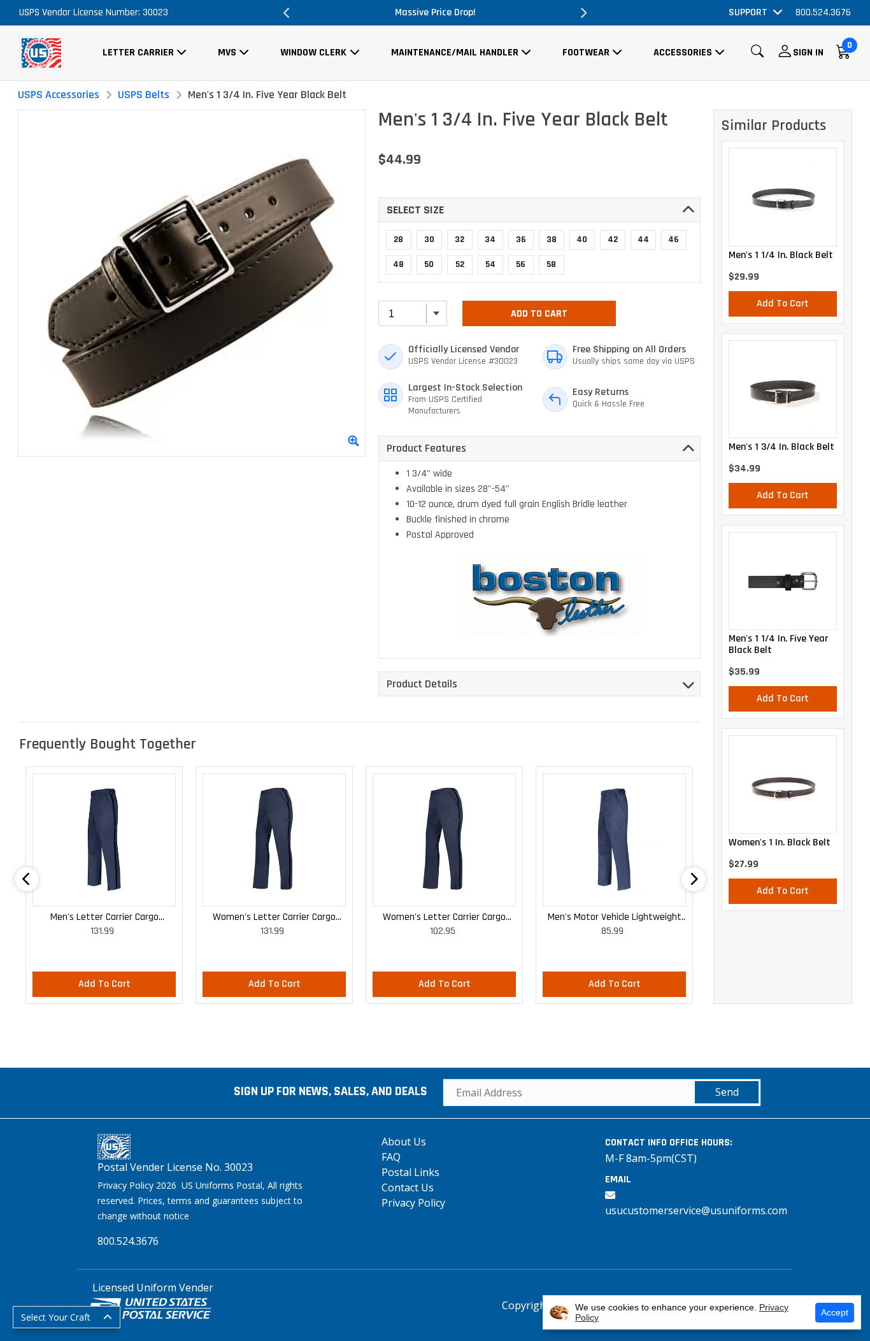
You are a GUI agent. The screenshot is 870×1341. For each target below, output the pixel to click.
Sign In (808, 52)
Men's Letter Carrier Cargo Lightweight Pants (104, 917)
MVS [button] (227, 52)
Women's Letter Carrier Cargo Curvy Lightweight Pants (444, 917)
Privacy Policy (413, 1203)
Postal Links (410, 1172)
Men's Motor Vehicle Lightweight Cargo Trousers (614, 917)
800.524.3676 (823, 12)
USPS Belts (143, 94)
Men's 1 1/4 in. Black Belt (781, 255)
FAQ (391, 1157)
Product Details (422, 684)
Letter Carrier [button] (138, 52)
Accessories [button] (682, 52)
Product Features (426, 448)
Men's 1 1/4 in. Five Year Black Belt (778, 644)
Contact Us (408, 1187)
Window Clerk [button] (313, 52)
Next (583, 12)
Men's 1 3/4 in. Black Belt (781, 447)
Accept (834, 1312)
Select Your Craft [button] (55, 1317)
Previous (286, 12)
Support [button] (748, 12)
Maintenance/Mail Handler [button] (454, 52)
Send (727, 1092)
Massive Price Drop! (435, 12)
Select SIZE (415, 210)
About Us (404, 1142)
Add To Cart (539, 313)
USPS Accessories (58, 94)
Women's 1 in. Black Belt (780, 843)
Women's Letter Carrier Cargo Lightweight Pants (274, 917)
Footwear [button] (586, 52)
